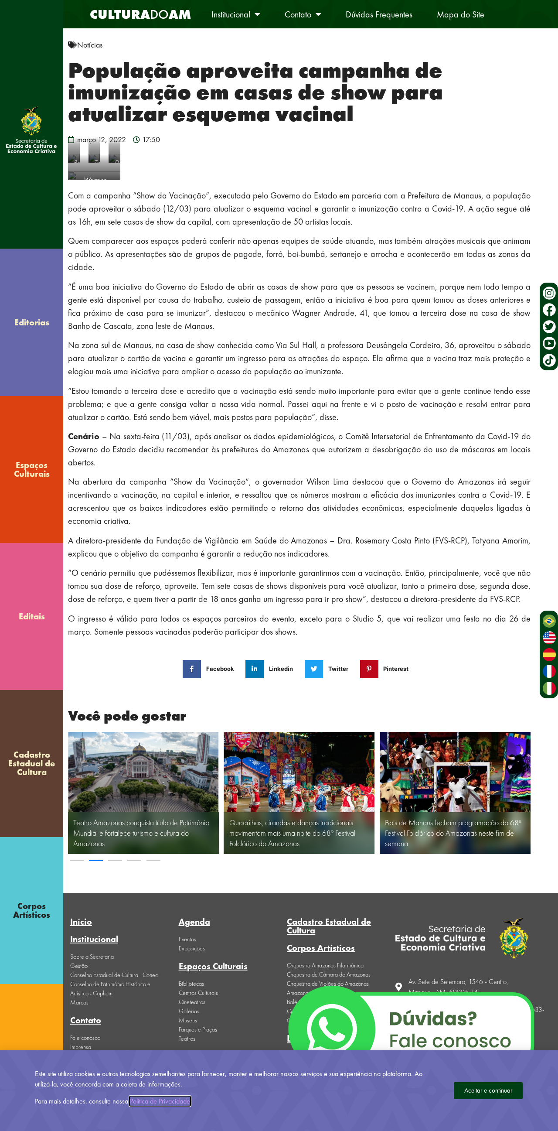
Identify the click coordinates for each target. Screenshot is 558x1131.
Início (81, 921)
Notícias (89, 45)
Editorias (31, 322)
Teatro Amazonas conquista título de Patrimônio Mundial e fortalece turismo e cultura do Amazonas (141, 832)
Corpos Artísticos (31, 910)
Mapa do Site (460, 14)
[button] (77, 860)
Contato (298, 14)
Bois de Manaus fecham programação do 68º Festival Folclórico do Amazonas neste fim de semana (453, 832)
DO (140, 14)
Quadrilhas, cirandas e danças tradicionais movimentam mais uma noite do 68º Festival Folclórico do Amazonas (292, 832)
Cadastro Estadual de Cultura (31, 763)
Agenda (194, 921)
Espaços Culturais (32, 469)
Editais (32, 616)
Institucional (230, 14)
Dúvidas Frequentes (379, 14)
